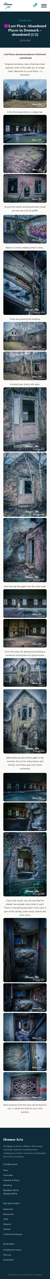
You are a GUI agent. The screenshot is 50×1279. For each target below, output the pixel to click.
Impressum (8, 1209)
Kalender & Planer (11, 1180)
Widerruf (7, 1224)
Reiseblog (7, 1185)
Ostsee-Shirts (10, 1193)
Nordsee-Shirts (11, 1190)
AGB (5, 1219)
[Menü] (44, 5)
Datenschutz (8, 1214)
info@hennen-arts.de (12, 1250)
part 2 (10, 1108)
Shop (5, 1170)
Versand (6, 1229)
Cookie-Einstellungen (12, 1234)
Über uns (7, 1255)
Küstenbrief (8, 1260)
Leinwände (8, 1175)
